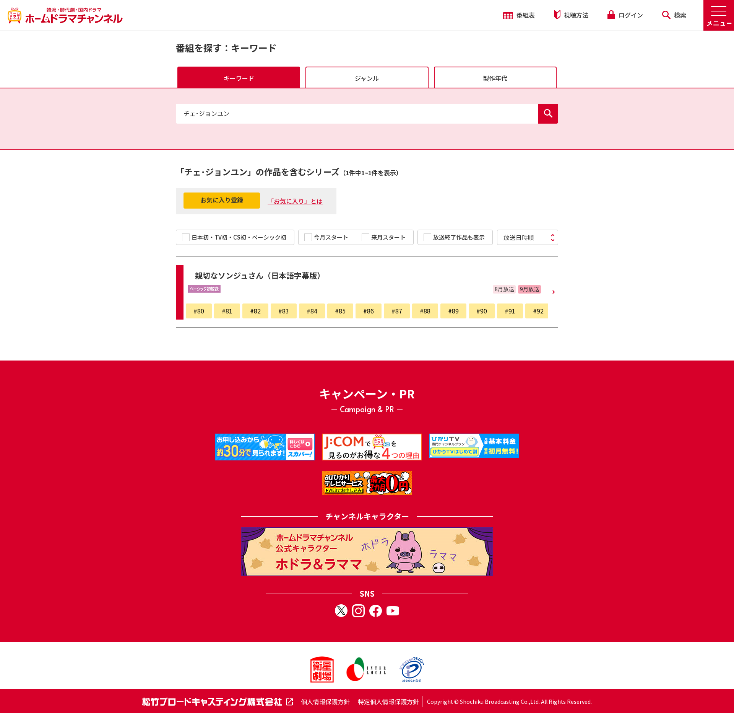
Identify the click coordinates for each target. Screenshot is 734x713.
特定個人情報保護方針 (388, 701)
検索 (679, 15)
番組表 (525, 15)
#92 (538, 310)
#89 (453, 310)
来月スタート (388, 237)
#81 (227, 310)
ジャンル (367, 78)
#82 (255, 310)
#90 (481, 310)
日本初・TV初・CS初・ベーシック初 (239, 237)
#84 (312, 310)
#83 (283, 310)
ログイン (630, 15)
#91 (510, 310)
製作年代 (495, 78)
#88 (425, 310)
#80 (198, 310)
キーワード (239, 78)
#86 (368, 310)
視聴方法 (575, 15)
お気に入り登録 (221, 199)
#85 (340, 310)
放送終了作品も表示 (459, 237)
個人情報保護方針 (325, 701)
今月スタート (331, 237)
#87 (396, 310)
